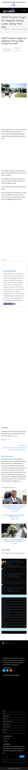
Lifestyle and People (5, 611)
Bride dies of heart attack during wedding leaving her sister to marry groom (14, 540)
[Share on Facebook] (7, 670)
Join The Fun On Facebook (11, 675)
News (4, 713)
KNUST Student (7, 439)
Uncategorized (7, 51)
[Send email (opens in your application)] (16, 5)
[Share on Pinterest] (10, 670)
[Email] (14, 304)
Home (4, 710)
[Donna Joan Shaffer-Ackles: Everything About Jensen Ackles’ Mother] (3, 575)
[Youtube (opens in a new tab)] (14, 5)
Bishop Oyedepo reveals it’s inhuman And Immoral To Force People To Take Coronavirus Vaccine (14, 507)
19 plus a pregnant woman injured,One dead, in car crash (14, 515)
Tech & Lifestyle (4, 624)
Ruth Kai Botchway (8, 49)
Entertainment (4, 605)
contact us (14, 436)
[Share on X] (4, 670)
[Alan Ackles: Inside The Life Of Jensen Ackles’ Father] (3, 589)
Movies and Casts (5, 613)
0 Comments (17, 51)
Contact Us (5, 729)
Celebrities (3, 600)
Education (3, 603)
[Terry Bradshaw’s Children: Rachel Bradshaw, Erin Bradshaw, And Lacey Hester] (3, 563)
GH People (3, 608)
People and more (5, 616)
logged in (11, 553)
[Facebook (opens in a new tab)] (12, 5)
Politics (2, 618)
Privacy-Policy (7, 738)
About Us (5, 732)
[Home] (1, 29)
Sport (2, 621)
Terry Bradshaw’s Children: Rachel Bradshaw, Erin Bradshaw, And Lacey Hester (15, 562)
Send (22, 756)
